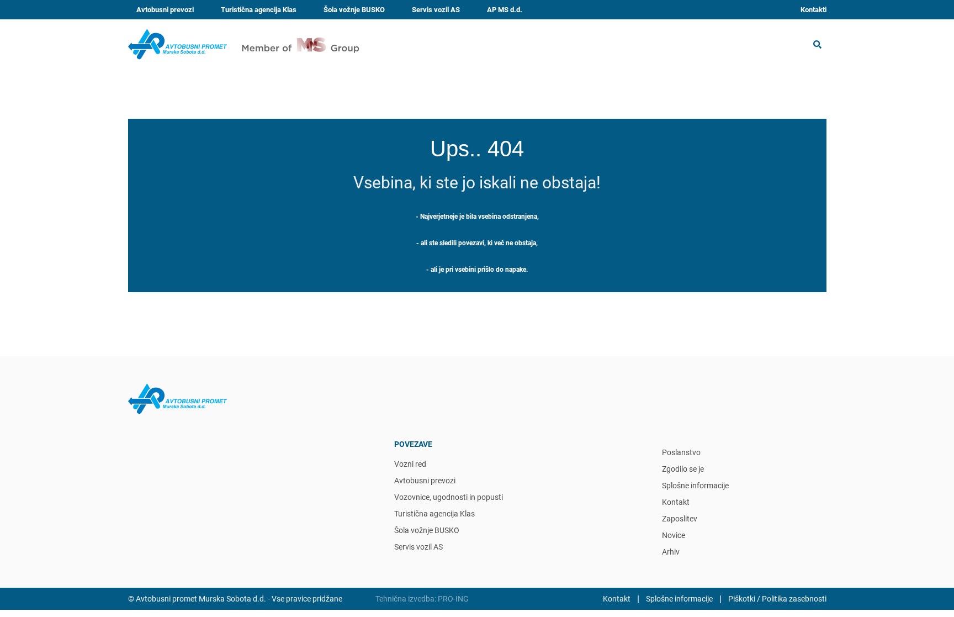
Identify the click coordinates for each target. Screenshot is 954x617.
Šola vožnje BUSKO (354, 10)
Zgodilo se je (683, 469)
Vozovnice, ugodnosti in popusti (448, 497)
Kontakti (813, 10)
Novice (673, 535)
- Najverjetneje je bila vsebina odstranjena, (477, 216)
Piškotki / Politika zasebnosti (777, 598)
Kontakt (676, 502)
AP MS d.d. (504, 10)
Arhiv (671, 551)
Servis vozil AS (436, 10)
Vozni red (410, 464)
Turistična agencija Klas (258, 10)
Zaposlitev (679, 518)
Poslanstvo (681, 452)
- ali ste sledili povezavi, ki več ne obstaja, (477, 243)
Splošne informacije (695, 485)
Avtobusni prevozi (165, 10)
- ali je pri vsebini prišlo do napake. (477, 269)
